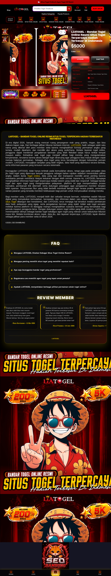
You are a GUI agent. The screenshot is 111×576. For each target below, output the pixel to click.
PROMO (11, 574)
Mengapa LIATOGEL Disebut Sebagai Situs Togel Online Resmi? (43, 253)
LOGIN (80, 59)
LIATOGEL (90, 96)
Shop (8, 10)
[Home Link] (21, 9)
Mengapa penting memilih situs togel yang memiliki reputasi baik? (44, 261)
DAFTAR (100, 59)
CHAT (99, 574)
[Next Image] (64, 60)
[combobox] (50, 8)
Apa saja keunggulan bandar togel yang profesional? (37, 270)
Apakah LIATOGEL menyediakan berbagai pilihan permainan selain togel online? (50, 287)
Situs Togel (11, 201)
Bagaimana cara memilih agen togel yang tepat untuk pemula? (42, 278)
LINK (77, 574)
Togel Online (33, 176)
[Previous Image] (14, 60)
